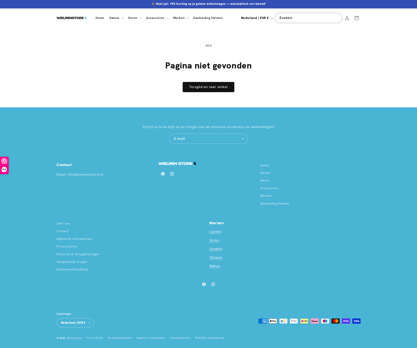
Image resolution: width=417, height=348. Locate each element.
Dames (265, 173)
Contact (62, 231)
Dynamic (216, 249)
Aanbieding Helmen (274, 203)
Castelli (215, 232)
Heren (265, 180)
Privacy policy (66, 246)
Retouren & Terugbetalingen (77, 254)
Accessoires (269, 188)
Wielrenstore (74, 338)
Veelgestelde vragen (71, 262)
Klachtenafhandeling (72, 269)
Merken (266, 196)
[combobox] (308, 18)
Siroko (214, 240)
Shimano (215, 257)
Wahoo (214, 266)
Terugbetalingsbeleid (120, 337)
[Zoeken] (337, 18)
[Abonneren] (242, 139)
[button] (116, 17)
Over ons (63, 223)
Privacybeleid (95, 337)
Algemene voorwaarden (74, 239)
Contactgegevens (180, 337)
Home (264, 165)
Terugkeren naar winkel (208, 87)
